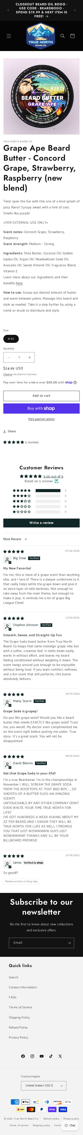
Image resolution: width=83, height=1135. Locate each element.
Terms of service (19, 1125)
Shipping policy (41, 1125)
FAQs (12, 997)
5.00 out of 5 (53, 476)
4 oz (11, 338)
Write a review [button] (41, 523)
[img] (13, 552)
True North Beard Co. (26, 1119)
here (19, 283)
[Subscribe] (69, 943)
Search (14, 977)
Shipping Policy (19, 1017)
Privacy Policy (18, 1037)
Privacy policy (71, 1119)
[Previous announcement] (8, 10)
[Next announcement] (75, 10)
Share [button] (12, 431)
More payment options (41, 419)
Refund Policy (18, 1027)
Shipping (7, 374)
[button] (9, 36)
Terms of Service (20, 1007)
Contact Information (23, 987)
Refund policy (51, 1119)
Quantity (8, 349)
